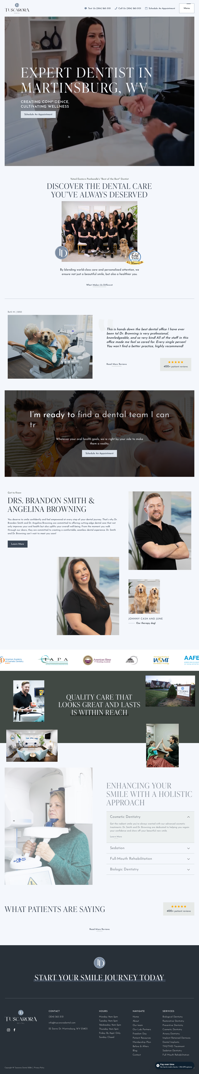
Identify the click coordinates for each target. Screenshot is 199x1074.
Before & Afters (141, 1046)
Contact (137, 1055)
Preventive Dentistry (173, 1025)
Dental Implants (171, 1042)
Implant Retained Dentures (176, 1038)
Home (136, 1017)
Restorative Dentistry (173, 1021)
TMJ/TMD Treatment (173, 1046)
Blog (135, 1050)
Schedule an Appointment (38, 114)
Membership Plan (142, 1042)
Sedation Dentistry (172, 1050)
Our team (138, 1025)
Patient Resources (142, 1038)
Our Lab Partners (142, 1029)
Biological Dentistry (173, 1017)
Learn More (17, 544)
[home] (17, 8)
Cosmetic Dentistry (172, 1029)
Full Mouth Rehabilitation (176, 1055)
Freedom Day (140, 1034)
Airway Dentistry (171, 1034)
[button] (186, 8)
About (136, 1021)
